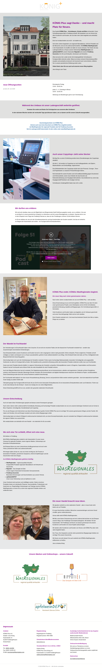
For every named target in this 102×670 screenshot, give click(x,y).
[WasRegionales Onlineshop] (30, 573)
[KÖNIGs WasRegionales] (76, 461)
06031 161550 (10, 648)
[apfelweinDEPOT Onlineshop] (51, 602)
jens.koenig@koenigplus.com (15, 652)
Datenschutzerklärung (41, 253)
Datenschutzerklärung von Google (62, 253)
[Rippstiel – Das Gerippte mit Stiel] (71, 573)
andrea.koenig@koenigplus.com (46, 654)
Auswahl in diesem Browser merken (52, 261)
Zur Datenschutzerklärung (77, 658)
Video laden (51, 257)
